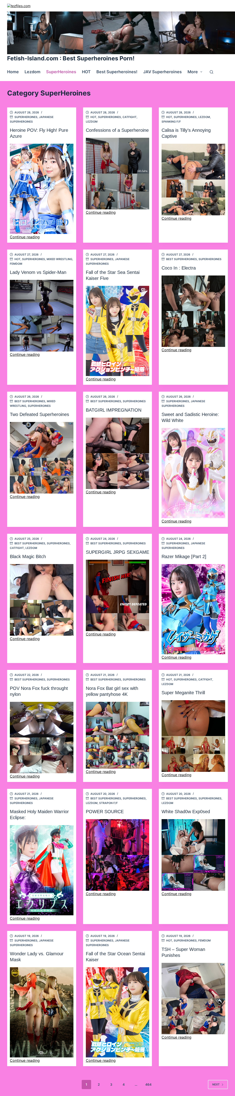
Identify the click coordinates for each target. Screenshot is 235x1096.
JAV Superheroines (162, 71)
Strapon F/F (108, 803)
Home (13, 71)
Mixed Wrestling (59, 259)
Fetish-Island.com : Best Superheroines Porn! (70, 58)
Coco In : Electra (179, 267)
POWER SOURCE (105, 811)
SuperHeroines (61, 71)
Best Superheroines (181, 259)
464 (148, 1084)
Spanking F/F (171, 121)
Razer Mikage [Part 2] (184, 556)
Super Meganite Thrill (183, 692)
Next (216, 1084)
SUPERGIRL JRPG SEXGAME (117, 552)
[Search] (211, 72)
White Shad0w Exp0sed (186, 811)
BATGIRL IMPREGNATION (113, 410)
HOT (86, 71)
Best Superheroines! (116, 71)
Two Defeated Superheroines (39, 414)
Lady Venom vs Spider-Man (38, 272)
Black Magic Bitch (28, 556)
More (192, 71)
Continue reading (25, 237)
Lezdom (32, 71)
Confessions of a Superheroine (117, 130)
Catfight (130, 117)
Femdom (16, 263)
